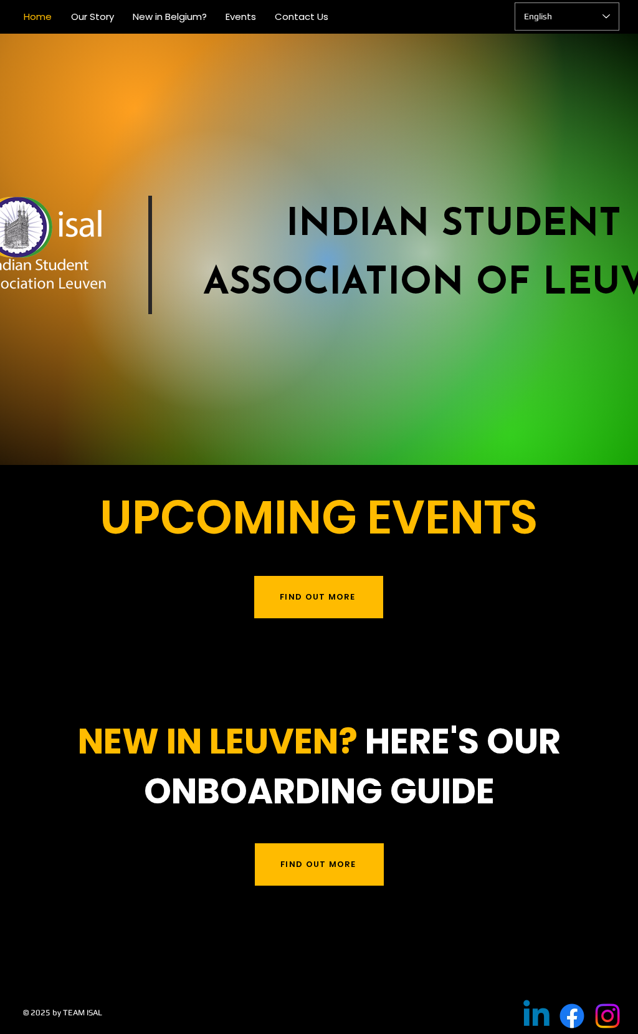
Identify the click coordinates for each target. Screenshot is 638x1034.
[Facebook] (572, 1016)
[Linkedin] (536, 1016)
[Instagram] (607, 1016)
